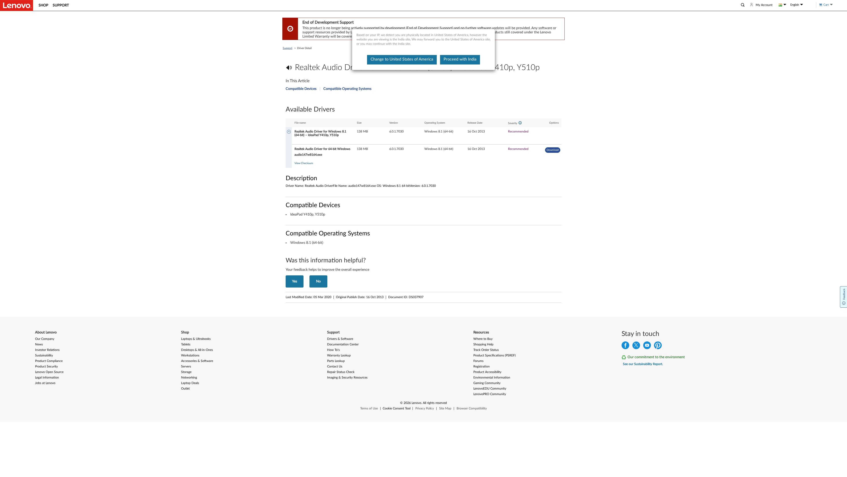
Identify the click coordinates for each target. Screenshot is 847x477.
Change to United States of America (402, 59)
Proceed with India (460, 59)
